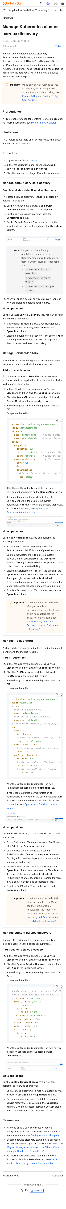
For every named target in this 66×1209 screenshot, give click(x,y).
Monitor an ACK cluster (43, 122)
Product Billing (29, 96)
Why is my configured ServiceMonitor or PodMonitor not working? (43, 625)
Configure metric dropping (45, 1135)
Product (58, 45)
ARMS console (29, 160)
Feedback (38, 1190)
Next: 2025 (57, 1175)
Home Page (8, 17)
